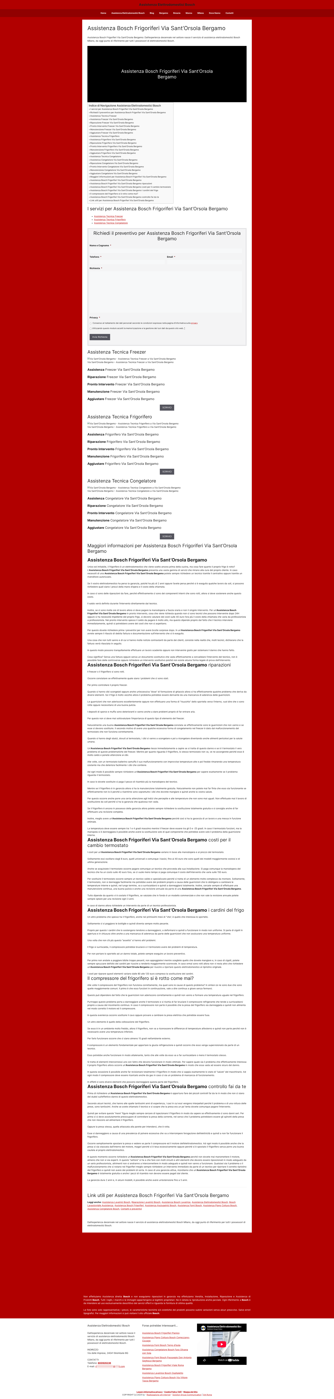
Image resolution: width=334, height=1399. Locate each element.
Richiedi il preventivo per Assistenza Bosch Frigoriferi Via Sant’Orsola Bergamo (128, 112)
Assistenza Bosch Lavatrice (176, 1202)
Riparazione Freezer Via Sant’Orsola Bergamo (112, 122)
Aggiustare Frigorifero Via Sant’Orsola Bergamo (113, 153)
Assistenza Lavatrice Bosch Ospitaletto (162, 1373)
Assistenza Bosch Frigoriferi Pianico (161, 1333)
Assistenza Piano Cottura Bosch (220, 1205)
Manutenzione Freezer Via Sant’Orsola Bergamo (113, 129)
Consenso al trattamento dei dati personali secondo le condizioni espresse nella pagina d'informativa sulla (145, 323)
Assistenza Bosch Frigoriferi (129, 1205)
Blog (152, 13)
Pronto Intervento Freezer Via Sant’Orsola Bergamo (114, 126)
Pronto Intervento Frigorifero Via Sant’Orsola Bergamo (116, 146)
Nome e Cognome (100, 245)
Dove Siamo (214, 13)
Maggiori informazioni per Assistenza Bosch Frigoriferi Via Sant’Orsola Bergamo (128, 176)
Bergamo (163, 13)
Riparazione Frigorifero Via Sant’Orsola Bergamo (113, 143)
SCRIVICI (167, 407)
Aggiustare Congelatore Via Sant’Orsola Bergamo (113, 173)
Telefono (96, 257)
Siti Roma (207, 1395)
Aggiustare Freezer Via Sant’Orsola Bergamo (111, 133)
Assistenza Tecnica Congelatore (105, 156)
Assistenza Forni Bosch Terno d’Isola (161, 1345)
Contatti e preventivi (131, 1209)
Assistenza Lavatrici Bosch (116, 1202)
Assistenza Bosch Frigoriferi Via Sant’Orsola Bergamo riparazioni (121, 183)
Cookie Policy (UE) (173, 1392)
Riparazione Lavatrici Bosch (146, 1202)
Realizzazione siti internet (159, 1395)
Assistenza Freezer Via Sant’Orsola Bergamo (111, 119)
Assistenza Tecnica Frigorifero (104, 136)
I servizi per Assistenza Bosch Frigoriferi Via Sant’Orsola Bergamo (121, 109)
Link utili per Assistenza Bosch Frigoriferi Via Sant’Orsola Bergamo (122, 200)
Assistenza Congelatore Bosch (103, 1209)
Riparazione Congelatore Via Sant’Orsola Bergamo (114, 163)
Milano (200, 13)
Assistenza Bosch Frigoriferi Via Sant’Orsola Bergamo (115, 180)
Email (171, 257)
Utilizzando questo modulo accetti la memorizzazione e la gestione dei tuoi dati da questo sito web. (138, 328)
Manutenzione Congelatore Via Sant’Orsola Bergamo (115, 170)
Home (103, 13)
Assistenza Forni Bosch (190, 1205)
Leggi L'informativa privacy (150, 1392)
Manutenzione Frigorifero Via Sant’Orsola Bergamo (114, 150)
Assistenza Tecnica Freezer (103, 116)
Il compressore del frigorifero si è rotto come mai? (114, 193)
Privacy (95, 317)
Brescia (176, 13)
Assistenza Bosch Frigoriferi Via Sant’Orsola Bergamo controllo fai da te (124, 197)
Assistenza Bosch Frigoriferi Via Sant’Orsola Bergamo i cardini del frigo (124, 190)
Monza (189, 13)
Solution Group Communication (186, 1395)
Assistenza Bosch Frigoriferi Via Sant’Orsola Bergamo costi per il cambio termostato (130, 187)
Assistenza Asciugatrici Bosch (160, 1205)
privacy (194, 323)
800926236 (104, 1363)
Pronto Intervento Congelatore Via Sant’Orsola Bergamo (117, 166)
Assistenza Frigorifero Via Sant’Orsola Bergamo (113, 139)
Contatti (229, 13)
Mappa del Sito (190, 1392)
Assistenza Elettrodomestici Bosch (167, 5)
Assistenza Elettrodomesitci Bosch (210, 1202)
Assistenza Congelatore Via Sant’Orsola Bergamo (113, 160)
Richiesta (96, 268)
